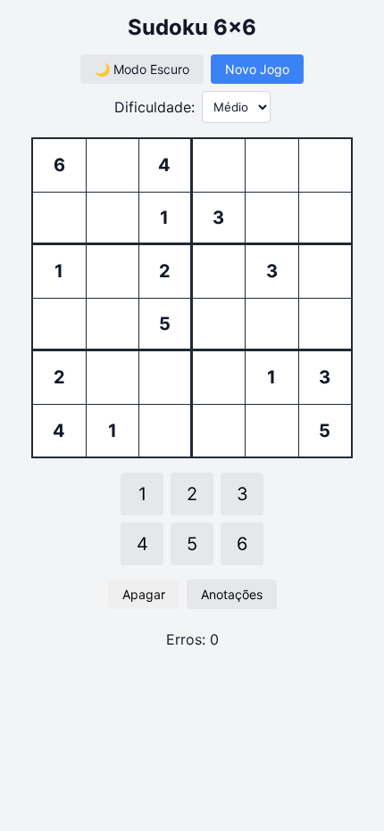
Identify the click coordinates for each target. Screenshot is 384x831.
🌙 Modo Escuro (142, 69)
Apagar (143, 594)
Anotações (232, 594)
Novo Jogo (257, 69)
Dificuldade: (154, 107)
